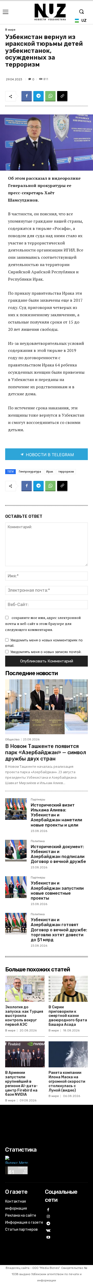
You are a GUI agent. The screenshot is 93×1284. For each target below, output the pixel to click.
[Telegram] (38, 96)
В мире (10, 29)
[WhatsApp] (50, 96)
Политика (38, 841)
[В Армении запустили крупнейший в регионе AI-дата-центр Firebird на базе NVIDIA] (25, 1054)
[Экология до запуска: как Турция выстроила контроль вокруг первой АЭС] (25, 989)
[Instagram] (48, 1216)
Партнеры (38, 799)
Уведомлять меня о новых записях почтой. (46, 652)
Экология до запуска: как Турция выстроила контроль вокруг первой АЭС (24, 1016)
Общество (12, 739)
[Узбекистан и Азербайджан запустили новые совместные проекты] (16, 887)
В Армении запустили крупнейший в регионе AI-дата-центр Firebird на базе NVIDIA (21, 1083)
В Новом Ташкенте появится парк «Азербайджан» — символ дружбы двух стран (45, 752)
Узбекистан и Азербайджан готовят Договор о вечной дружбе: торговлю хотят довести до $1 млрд (59, 929)
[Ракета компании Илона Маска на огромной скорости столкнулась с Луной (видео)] (68, 1054)
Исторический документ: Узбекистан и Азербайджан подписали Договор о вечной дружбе (58, 854)
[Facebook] (26, 96)
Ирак (49, 471)
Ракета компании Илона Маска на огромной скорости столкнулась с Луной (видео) (67, 1081)
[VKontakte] (48, 1230)
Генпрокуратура (30, 471)
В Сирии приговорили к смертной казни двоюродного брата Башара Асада (68, 1016)
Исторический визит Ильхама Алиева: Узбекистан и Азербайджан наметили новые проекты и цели (56, 815)
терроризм (66, 471)
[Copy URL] (62, 96)
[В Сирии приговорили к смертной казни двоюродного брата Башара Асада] (68, 989)
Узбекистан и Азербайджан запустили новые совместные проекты (57, 891)
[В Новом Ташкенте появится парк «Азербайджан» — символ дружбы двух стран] (46, 706)
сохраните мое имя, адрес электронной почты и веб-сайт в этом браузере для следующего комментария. (43, 623)
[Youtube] (48, 1237)
